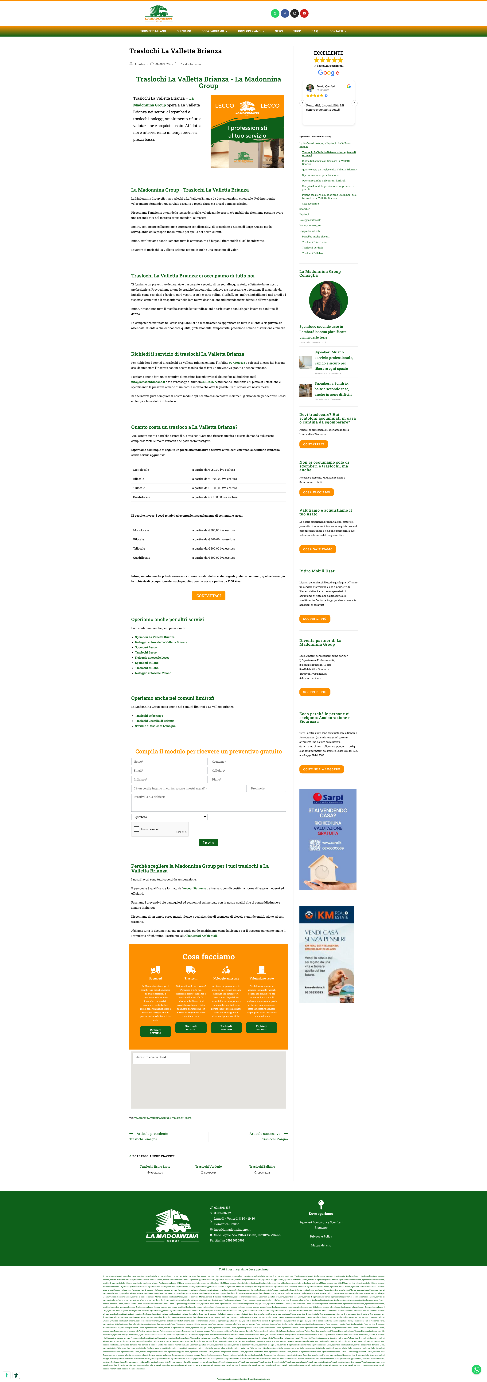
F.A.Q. (315, 31)
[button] (354, 103)
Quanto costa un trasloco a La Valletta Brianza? (329, 169)
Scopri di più (315, 619)
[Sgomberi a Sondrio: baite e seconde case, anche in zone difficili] (305, 390)
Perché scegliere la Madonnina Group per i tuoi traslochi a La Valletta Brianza (329, 196)
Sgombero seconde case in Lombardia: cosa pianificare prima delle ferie (323, 332)
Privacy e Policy (321, 1236)
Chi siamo (184, 31)
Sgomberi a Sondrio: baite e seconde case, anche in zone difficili (333, 389)
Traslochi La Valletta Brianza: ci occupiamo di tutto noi (329, 153)
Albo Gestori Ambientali (200, 936)
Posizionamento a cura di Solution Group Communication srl (243, 1379)
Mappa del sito (321, 1245)
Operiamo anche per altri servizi (320, 175)
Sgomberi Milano (153, 31)
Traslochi (304, 214)
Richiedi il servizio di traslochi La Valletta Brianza (326, 162)
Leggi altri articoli (309, 231)
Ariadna (139, 64)
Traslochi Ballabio (262, 1166)
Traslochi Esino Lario (155, 1166)
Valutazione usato (310, 225)
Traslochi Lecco (190, 64)
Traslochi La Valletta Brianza (152, 1118)
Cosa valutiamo (318, 549)
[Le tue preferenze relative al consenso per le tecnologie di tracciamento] (6, 1375)
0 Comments (319, 342)
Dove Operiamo (249, 31)
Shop (297, 31)
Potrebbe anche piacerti (315, 236)
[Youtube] (304, 13)
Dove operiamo (321, 1213)
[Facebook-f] (285, 13)
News (279, 31)
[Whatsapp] (275, 13)
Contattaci (313, 444)
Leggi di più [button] (313, 119)
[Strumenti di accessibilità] (16, 1375)
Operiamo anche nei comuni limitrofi (323, 180)
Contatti (336, 31)
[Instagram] (294, 13)
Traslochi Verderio (208, 1166)
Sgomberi (304, 209)
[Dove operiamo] (321, 1205)
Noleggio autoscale (310, 220)
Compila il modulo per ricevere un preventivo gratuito (328, 187)
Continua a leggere (321, 769)
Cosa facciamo (213, 31)
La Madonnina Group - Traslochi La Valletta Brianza (325, 145)
